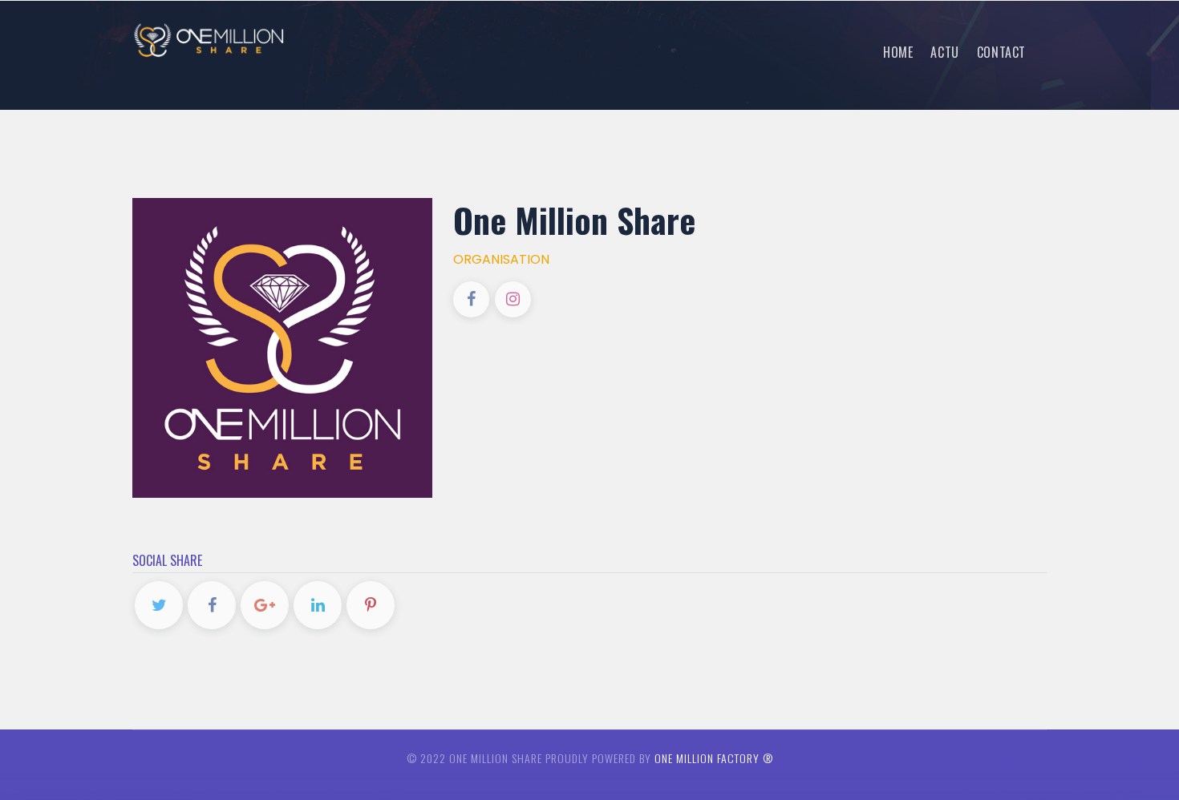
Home (898, 52)
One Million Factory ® (713, 757)
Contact (1001, 52)
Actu (944, 52)
